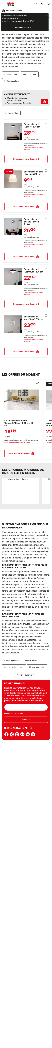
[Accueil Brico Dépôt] (10, 4)
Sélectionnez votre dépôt (24, 159)
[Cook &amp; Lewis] (20, 491)
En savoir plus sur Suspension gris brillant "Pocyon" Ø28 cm (26, 238)
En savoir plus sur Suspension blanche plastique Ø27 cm (26, 189)
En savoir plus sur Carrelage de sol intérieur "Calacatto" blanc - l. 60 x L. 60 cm (21, 419)
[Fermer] (46, 16)
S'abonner (26, 720)
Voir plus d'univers (24, 675)
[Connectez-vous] (41, 3)
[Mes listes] (35, 3)
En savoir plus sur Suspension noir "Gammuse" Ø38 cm (26, 287)
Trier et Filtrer (13, 113)
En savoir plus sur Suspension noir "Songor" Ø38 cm (26, 142)
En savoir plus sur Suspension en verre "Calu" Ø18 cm (26, 334)
